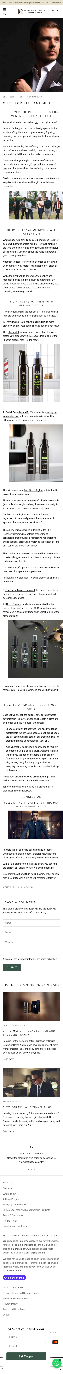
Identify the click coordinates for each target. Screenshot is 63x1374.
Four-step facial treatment (20, 590)
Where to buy (9, 1193)
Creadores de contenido (15, 1226)
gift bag (19, 740)
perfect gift (34, 311)
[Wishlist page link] (6, 14)
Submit (12, 967)
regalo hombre (11, 1101)
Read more (8, 1059)
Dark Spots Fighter (33, 490)
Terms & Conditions (13, 1215)
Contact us (8, 1188)
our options (49, 178)
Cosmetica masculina (15, 1025)
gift (36, 122)
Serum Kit (23, 412)
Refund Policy (10, 1220)
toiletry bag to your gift (46, 747)
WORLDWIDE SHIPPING (31, 1153)
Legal (6, 1314)
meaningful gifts (11, 857)
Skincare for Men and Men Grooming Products (26, 1210)
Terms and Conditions (14, 1309)
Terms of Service (31, 912)
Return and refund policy (15, 1298)
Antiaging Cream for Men (15, 1204)
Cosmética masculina (32, 97)
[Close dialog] (46, 1321)
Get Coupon (26, 1356)
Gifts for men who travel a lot (27, 1107)
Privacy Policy (10, 912)
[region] (31, 1154)
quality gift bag (49, 729)
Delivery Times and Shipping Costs (21, 1293)
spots (6, 522)
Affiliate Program (11, 1199)
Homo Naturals (13, 604)
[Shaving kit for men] (31, 372)
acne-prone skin (41, 577)
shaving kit (39, 321)
